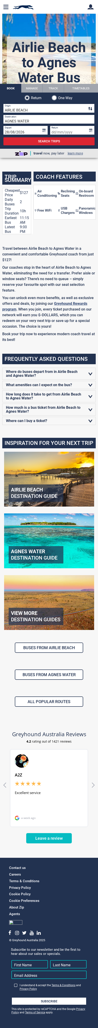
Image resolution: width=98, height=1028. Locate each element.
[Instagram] (17, 933)
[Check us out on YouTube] (31, 933)
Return (36, 98)
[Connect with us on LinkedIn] (39, 933)
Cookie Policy (20, 894)
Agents (14, 914)
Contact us (17, 868)
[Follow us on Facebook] (10, 933)
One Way (65, 98)
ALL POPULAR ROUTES (49, 701)
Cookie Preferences (24, 901)
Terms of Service (35, 1012)
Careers (15, 874)
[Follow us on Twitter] (24, 933)
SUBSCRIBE (49, 1001)
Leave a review (49, 838)
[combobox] (49, 108)
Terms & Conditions (24, 881)
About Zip (16, 907)
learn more (75, 153)
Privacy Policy (20, 888)
